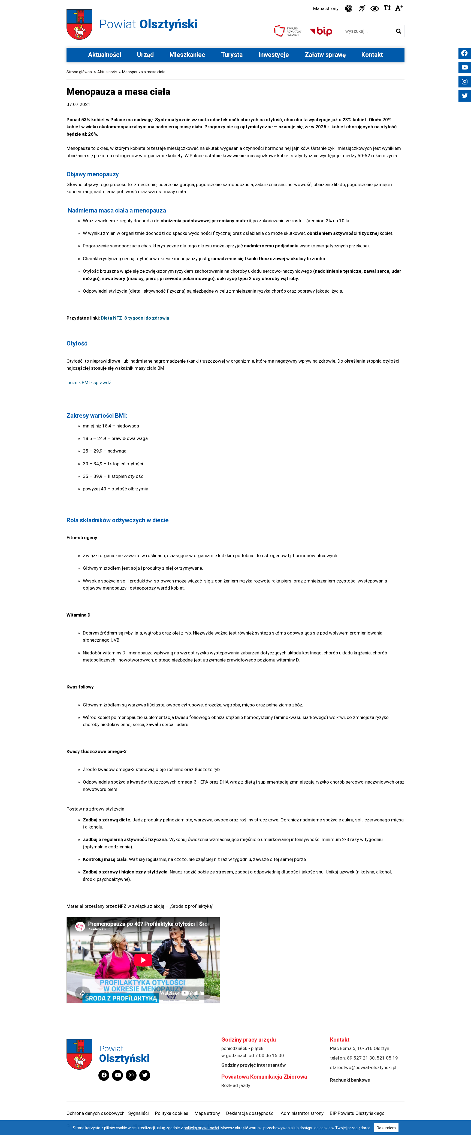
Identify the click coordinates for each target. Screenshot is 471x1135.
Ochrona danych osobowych (96, 1113)
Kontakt (372, 55)
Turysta (232, 55)
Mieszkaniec (187, 55)
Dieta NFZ (111, 318)
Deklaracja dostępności (250, 1113)
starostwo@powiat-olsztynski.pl (363, 1067)
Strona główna (79, 72)
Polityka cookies (171, 1113)
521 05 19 (387, 1058)
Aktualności (104, 55)
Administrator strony (302, 1113)
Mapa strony (326, 8)
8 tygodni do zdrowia (146, 318)
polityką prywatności (201, 1128)
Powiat (148, 24)
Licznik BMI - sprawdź (89, 382)
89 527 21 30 (361, 1058)
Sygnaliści (138, 1113)
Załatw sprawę (325, 55)
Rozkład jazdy (235, 1085)
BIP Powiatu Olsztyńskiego (357, 1113)
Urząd (145, 55)
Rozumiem (386, 1128)
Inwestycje (273, 55)
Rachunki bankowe (350, 1080)
